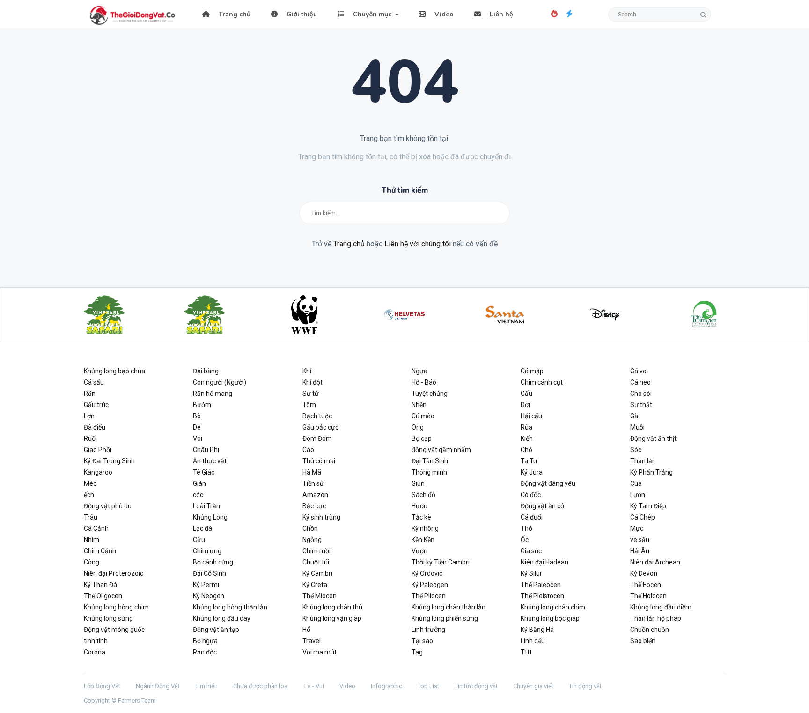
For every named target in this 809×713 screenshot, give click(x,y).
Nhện (419, 404)
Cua (636, 483)
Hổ (306, 629)
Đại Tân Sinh (430, 461)
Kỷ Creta (314, 584)
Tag (417, 652)
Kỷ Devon (643, 573)
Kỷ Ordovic (427, 573)
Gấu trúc (96, 404)
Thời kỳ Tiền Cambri (441, 562)
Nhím (91, 539)
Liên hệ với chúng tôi (417, 243)
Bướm (202, 404)
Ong (418, 427)
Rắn (90, 393)
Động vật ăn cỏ (542, 506)
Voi (197, 438)
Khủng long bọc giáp (550, 618)
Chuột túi (315, 562)
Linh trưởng (428, 629)
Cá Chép (642, 517)
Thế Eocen (645, 584)
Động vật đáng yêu (548, 483)
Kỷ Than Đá (100, 584)
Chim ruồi (316, 551)
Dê (197, 427)
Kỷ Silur (531, 573)
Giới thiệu (301, 14)
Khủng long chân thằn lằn (448, 607)
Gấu (526, 393)
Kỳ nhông (425, 528)
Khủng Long (210, 517)
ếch (89, 494)
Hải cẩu (531, 416)
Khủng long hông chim (116, 607)
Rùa (526, 427)
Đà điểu (94, 427)
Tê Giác (203, 472)
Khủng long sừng (108, 618)
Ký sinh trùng (321, 517)
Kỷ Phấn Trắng (651, 472)
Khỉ (306, 371)
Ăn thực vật (210, 461)
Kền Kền (423, 539)
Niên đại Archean (655, 562)
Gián (199, 483)
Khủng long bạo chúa (114, 371)
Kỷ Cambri (317, 573)
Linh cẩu (533, 641)
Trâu (90, 517)
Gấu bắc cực (320, 427)
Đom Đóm (317, 438)
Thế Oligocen (103, 596)
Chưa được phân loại (261, 686)
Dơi (525, 404)
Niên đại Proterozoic (113, 573)
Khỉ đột (312, 382)
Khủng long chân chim (553, 607)
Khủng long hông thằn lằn (230, 607)
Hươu (419, 506)
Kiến (527, 438)
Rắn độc (205, 652)
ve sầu (639, 539)
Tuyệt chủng (430, 393)
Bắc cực (314, 506)
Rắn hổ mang (212, 393)
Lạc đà (202, 528)
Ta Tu (529, 461)
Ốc (525, 539)
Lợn (89, 416)
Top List (428, 686)
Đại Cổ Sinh (209, 573)
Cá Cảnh (96, 528)
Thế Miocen (319, 596)
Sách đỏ (423, 494)
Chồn (310, 528)
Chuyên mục (371, 14)
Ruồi (90, 438)
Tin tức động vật (476, 686)
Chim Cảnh (100, 551)
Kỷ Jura (532, 472)
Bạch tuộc (317, 416)
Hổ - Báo (424, 382)
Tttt (526, 652)
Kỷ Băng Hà (537, 629)
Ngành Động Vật (158, 686)
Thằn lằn (643, 461)
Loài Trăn (206, 506)
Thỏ (526, 528)
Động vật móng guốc (114, 629)
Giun (418, 483)
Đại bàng (206, 371)
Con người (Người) (219, 382)
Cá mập (532, 371)
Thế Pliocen (429, 596)
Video (443, 14)
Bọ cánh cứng (213, 562)
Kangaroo (98, 472)
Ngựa (419, 371)
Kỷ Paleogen (430, 584)
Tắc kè (421, 517)
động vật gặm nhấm (441, 449)
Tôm (309, 404)
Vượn (419, 551)
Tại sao (422, 641)
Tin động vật (585, 686)
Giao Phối (97, 449)
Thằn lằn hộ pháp (655, 618)
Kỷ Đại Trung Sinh (109, 461)
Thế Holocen (648, 596)
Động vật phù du (108, 506)
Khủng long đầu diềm (660, 607)
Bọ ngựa (205, 641)
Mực (636, 528)
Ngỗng (312, 539)
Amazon (315, 494)
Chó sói (641, 393)
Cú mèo (423, 416)
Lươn (637, 494)
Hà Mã (311, 472)
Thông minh (429, 472)
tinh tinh (96, 641)
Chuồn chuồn (649, 629)
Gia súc (531, 551)
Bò (197, 416)
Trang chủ (233, 14)
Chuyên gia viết (533, 686)
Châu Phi (206, 449)
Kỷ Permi (206, 584)
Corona (94, 652)
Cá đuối (532, 517)
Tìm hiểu (206, 686)
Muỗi (637, 427)
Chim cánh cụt (542, 382)
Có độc (531, 494)
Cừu (199, 539)
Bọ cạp (422, 438)
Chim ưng (207, 551)
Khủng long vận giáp (331, 618)
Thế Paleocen (541, 584)
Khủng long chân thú (332, 607)
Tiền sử (313, 483)
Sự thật (641, 404)
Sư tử (310, 393)
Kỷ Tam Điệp (648, 506)
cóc (198, 494)
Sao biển (642, 641)
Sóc (635, 449)
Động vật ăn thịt (653, 438)
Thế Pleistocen (542, 596)
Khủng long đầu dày (221, 618)
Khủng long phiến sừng (445, 618)
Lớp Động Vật (102, 686)
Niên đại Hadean (544, 562)
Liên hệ (500, 14)
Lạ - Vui (314, 686)
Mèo (90, 483)
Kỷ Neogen (208, 596)
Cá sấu (94, 382)
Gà (634, 416)
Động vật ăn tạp (216, 629)
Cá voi (639, 371)
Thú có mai (318, 461)
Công (91, 562)
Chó (526, 449)
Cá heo (640, 382)
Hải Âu (639, 551)
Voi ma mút (319, 652)
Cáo (308, 449)
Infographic (386, 686)
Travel (311, 641)
